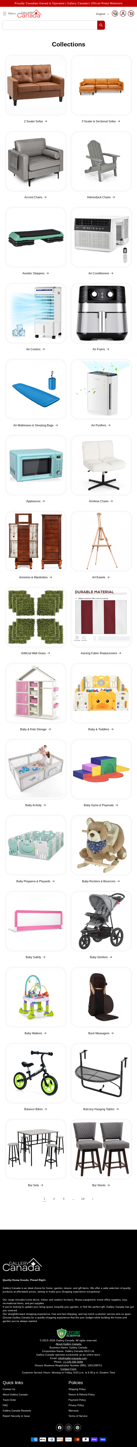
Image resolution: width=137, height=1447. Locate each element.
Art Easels (98, 577)
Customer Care (115, 13)
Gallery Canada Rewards (17, 1410)
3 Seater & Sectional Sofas (99, 121)
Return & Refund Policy (81, 1394)
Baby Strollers (99, 957)
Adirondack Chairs (99, 197)
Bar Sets (33, 1185)
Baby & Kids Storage (33, 729)
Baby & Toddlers (98, 729)
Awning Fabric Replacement (99, 653)
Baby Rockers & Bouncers (98, 881)
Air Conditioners (98, 273)
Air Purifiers (98, 425)
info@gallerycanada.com (72, 1358)
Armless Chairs (98, 501)
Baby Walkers (33, 1033)
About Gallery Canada (15, 1394)
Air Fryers (99, 349)
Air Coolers (33, 349)
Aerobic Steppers (33, 273)
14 (82, 1198)
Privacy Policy (76, 1405)
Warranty (73, 1410)
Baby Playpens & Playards (33, 881)
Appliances (33, 501)
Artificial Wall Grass (33, 653)
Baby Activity (33, 805)
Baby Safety (33, 957)
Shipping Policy (77, 1389)
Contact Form (68, 1369)
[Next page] (92, 1199)
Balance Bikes (33, 1109)
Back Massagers (98, 1033)
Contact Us (9, 1389)
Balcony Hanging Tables (98, 1109)
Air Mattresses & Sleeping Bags (33, 425)
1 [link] (44, 1198)
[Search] (101, 25)
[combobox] (53, 25)
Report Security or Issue (16, 1415)
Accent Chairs (33, 197)
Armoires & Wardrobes (33, 577)
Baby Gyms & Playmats (99, 805)
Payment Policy (77, 1399)
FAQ (5, 1405)
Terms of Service (77, 1415)
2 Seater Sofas (33, 121)
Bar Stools (98, 1185)
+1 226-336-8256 (73, 1361)
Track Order (9, 1399)
